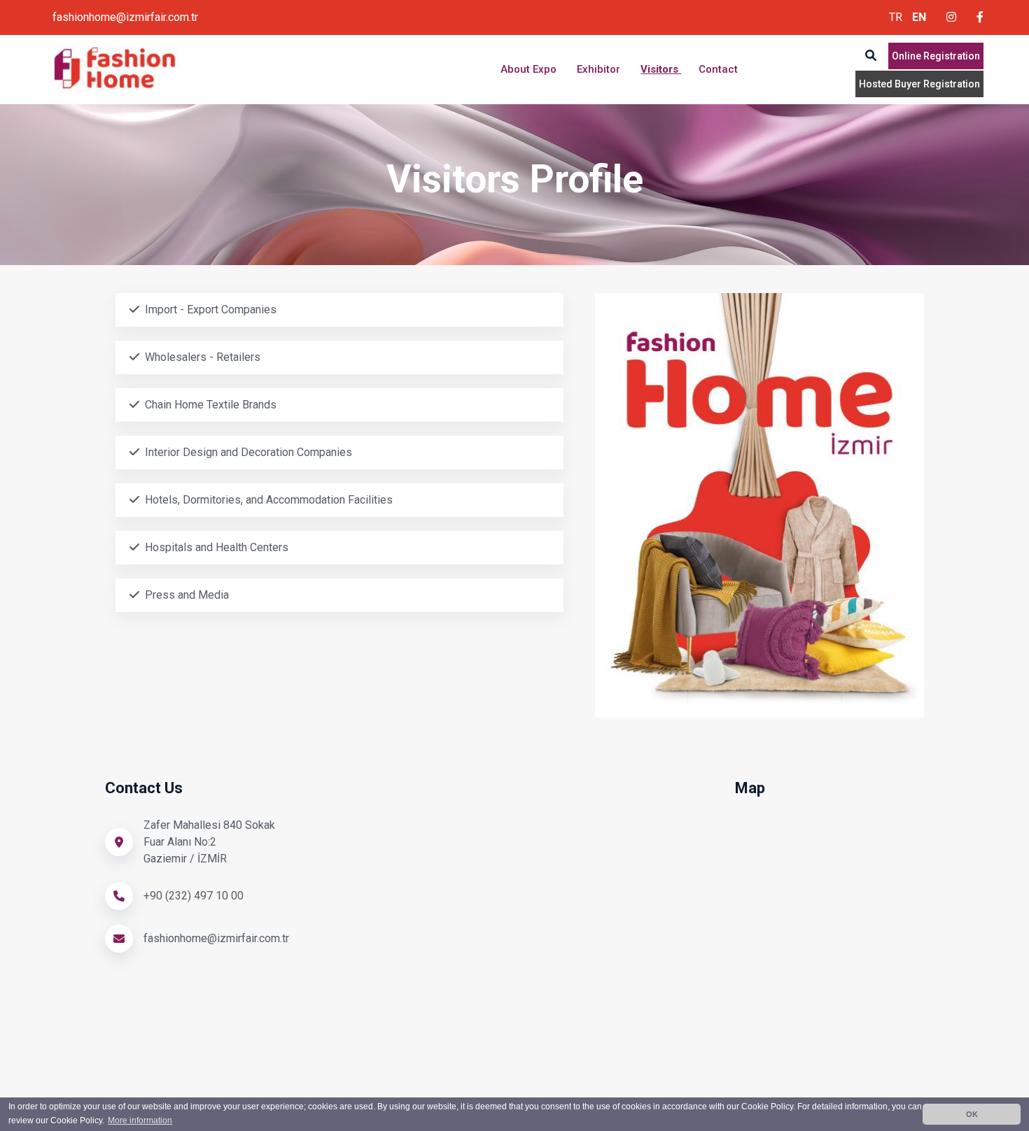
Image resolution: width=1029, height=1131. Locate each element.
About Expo (529, 69)
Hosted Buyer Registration (919, 84)
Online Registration (936, 56)
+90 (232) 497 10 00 (194, 895)
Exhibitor (600, 69)
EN (919, 17)
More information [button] (140, 1120)
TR (895, 17)
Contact (718, 69)
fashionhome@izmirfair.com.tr (125, 17)
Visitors (660, 69)
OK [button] (972, 1114)
